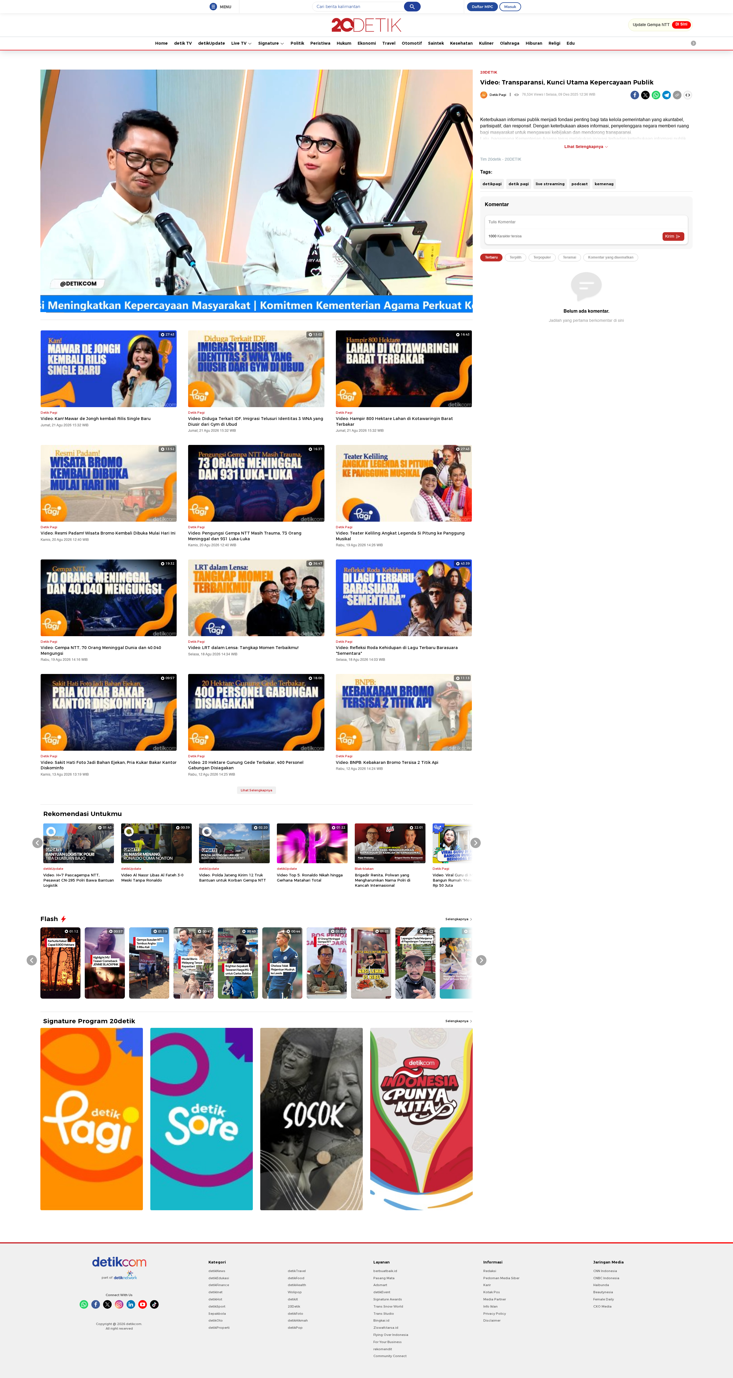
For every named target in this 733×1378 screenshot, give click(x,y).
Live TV (239, 43)
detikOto (215, 1320)
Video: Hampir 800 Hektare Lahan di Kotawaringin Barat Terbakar (394, 421)
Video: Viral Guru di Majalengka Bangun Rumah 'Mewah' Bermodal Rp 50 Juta (465, 880)
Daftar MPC (482, 6)
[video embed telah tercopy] (687, 95)
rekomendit (382, 1349)
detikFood (296, 1278)
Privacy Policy (494, 1314)
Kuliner (486, 43)
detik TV (183, 43)
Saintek (436, 43)
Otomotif (412, 43)
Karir (487, 1285)
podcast (580, 184)
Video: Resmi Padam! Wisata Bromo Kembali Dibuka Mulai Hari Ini (108, 533)
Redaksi (489, 1271)
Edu (571, 43)
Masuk (510, 6)
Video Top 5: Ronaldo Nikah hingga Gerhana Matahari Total (310, 877)
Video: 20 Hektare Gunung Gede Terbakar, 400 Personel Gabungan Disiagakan (246, 765)
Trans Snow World (388, 1306)
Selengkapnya (457, 919)
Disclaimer (492, 1320)
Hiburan (534, 43)
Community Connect (390, 1356)
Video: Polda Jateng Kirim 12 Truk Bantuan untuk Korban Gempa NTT (232, 877)
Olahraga (509, 43)
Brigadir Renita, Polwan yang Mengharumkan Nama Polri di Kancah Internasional (382, 880)
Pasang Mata (384, 1278)
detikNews (216, 1271)
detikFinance (218, 1285)
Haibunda (601, 1285)
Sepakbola (217, 1314)
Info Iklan (490, 1306)
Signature (269, 43)
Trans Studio (383, 1314)
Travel (388, 43)
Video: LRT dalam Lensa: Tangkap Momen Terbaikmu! (243, 647)
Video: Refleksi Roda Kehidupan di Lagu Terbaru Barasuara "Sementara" (397, 650)
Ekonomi (367, 43)
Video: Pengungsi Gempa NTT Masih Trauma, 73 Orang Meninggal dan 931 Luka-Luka (245, 536)
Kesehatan (461, 43)
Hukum (344, 43)
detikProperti (219, 1328)
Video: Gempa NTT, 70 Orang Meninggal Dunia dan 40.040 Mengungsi (101, 650)
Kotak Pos (491, 1292)
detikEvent (381, 1292)
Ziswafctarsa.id (385, 1328)
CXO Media (602, 1306)
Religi (554, 43)
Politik (297, 43)
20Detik (294, 1306)
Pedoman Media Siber (501, 1278)
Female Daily (603, 1299)
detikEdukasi (218, 1278)
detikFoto (295, 1314)
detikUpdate (211, 43)
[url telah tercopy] (677, 95)
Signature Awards (387, 1299)
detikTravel (297, 1271)
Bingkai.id (381, 1320)
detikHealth (297, 1285)
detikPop (295, 1328)
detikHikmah (298, 1320)
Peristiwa (320, 43)
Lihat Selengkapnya (256, 790)
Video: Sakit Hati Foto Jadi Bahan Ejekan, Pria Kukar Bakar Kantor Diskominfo (109, 765)
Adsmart (380, 1285)
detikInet (215, 1292)
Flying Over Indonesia (390, 1335)
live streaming (550, 184)
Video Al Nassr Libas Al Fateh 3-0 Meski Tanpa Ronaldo (152, 877)
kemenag (604, 184)
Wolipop (295, 1292)
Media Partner (494, 1299)
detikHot (215, 1299)
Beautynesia (603, 1292)
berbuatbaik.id (385, 1271)
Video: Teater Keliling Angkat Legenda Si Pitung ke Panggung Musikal (400, 536)
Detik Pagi (498, 95)
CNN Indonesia (605, 1271)
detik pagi (519, 184)
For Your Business (387, 1342)
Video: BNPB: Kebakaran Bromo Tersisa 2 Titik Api (387, 762)
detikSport (216, 1306)
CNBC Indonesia (606, 1278)
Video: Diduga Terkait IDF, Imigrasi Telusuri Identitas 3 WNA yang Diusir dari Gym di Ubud (255, 421)
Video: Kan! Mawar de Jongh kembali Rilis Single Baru (96, 418)
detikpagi (492, 184)
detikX (293, 1299)
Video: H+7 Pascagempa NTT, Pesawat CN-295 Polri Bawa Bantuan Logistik (78, 880)
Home (161, 43)
